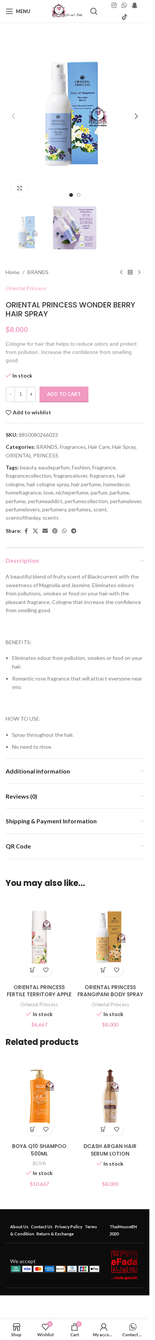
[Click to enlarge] (19, 188)
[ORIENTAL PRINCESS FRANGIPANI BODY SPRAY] (110, 938)
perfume (16, 501)
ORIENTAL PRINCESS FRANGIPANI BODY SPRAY (110, 990)
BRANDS (38, 272)
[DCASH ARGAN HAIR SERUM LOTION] (110, 1097)
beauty (28, 467)
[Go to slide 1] (71, 195)
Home (13, 272)
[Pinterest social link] (55, 531)
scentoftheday (23, 517)
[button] (13, 116)
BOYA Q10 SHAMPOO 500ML (39, 1149)
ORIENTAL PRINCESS (32, 455)
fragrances (102, 475)
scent (100, 509)
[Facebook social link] (25, 531)
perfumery (54, 509)
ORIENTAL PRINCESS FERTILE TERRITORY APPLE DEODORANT (39, 994)
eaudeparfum (54, 467)
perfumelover (125, 501)
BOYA (39, 1163)
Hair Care (99, 447)
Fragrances (73, 447)
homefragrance (23, 492)
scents (51, 517)
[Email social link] (45, 531)
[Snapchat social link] (134, 5)
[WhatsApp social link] (124, 5)
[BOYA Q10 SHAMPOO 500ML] (39, 1097)
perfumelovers (23, 509)
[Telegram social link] (74, 531)
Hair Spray (123, 447)
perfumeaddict (45, 501)
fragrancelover (70, 475)
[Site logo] (67, 10)
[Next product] (139, 272)
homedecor (116, 484)
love (48, 492)
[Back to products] (130, 272)
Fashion (81, 467)
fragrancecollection (28, 475)
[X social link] (35, 531)
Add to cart (64, 394)
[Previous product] (121, 272)
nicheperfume (72, 492)
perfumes (79, 509)
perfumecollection (86, 501)
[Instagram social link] (114, 5)
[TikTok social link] (124, 16)
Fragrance (103, 467)
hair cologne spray (48, 484)
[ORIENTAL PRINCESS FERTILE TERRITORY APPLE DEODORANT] (39, 938)
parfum (99, 492)
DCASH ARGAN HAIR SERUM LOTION (110, 1149)
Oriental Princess (26, 288)
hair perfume (86, 484)
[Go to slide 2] (79, 195)
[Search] (94, 11)
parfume (119, 492)
